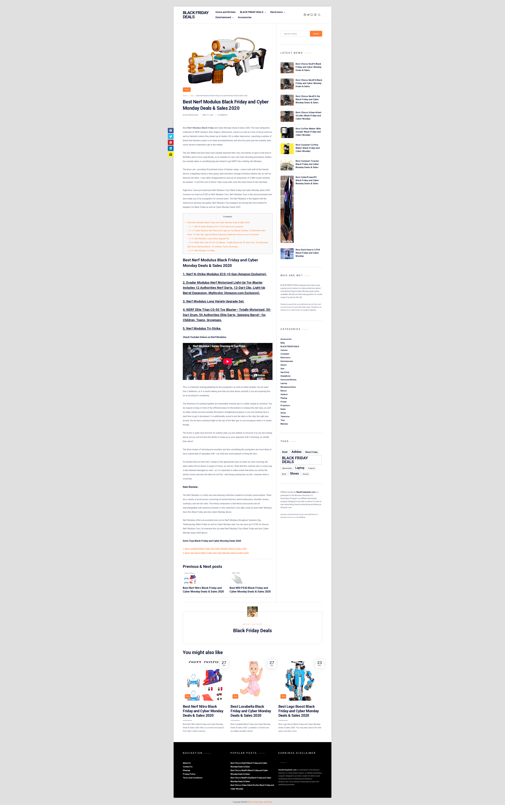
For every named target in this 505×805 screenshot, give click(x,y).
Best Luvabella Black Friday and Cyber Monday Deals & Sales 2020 (251, 711)
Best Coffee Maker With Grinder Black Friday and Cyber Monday (308, 131)
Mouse (284, 391)
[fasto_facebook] (305, 14)
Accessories (244, 17)
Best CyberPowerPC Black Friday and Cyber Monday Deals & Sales (307, 180)
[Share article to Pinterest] (171, 142)
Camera (284, 350)
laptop (299, 467)
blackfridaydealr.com (287, 770)
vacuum (306, 474)
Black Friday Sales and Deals (260, 802)
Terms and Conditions (192, 778)
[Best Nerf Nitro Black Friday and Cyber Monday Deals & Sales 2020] (190, 583)
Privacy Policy (189, 774)
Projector (311, 468)
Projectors (285, 405)
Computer (285, 354)
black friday (311, 452)
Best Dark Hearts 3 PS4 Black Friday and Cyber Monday (308, 252)
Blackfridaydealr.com (305, 492)
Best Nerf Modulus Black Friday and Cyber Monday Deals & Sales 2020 (218, 222)
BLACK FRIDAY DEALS (251, 12)
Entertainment (223, 17)
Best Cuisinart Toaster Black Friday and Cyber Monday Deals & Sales (307, 164)
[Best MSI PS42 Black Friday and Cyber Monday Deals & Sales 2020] (237, 583)
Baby (283, 343)
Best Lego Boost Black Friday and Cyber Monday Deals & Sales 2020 (298, 711)
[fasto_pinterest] (315, 14)
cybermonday (287, 468)
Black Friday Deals (196, 14)
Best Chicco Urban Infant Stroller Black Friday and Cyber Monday (308, 115)
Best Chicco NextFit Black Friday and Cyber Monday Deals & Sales (309, 83)
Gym (282, 369)
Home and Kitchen (226, 12)
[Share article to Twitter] (171, 136)
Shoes (283, 413)
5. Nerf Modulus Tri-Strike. (202, 250)
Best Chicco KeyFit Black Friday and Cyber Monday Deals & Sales (308, 67)
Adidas (297, 452)
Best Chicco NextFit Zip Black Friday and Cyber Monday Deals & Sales (308, 99)
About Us (187, 763)
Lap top (284, 383)
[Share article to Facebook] (171, 130)
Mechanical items (288, 387)
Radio (283, 409)
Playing (284, 398)
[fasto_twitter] (308, 14)
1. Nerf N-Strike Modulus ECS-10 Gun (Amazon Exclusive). (216, 226)
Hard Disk (285, 372)
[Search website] (319, 14)
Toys (187, 89)
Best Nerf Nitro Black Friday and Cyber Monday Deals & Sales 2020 (203, 711)
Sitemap (186, 770)
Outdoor (284, 394)
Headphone (286, 376)
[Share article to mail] (171, 154)
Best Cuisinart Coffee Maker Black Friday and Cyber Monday (308, 148)
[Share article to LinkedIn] (171, 148)
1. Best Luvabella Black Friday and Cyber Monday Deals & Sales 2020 (215, 548)
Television (285, 416)
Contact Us (188, 767)
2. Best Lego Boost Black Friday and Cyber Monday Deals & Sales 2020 (216, 553)
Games (284, 365)
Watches (284, 424)
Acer (285, 451)
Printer (284, 402)
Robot (284, 474)
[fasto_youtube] (312, 14)
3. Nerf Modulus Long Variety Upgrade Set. (209, 238)
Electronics (276, 12)
